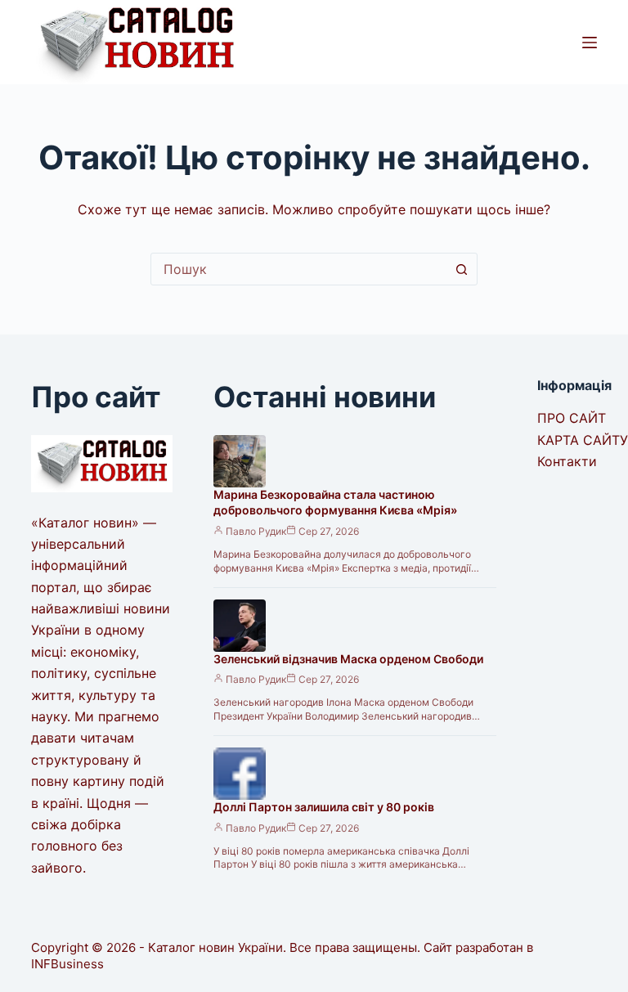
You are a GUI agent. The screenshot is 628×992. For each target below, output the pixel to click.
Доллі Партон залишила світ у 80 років (323, 807)
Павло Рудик (256, 531)
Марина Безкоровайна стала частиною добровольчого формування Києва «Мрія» (335, 502)
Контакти (567, 461)
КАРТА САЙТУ (582, 440)
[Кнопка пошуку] (461, 269)
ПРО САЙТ (571, 418)
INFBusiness (67, 964)
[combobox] (298, 269)
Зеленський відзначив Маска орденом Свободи (348, 659)
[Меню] (589, 42)
